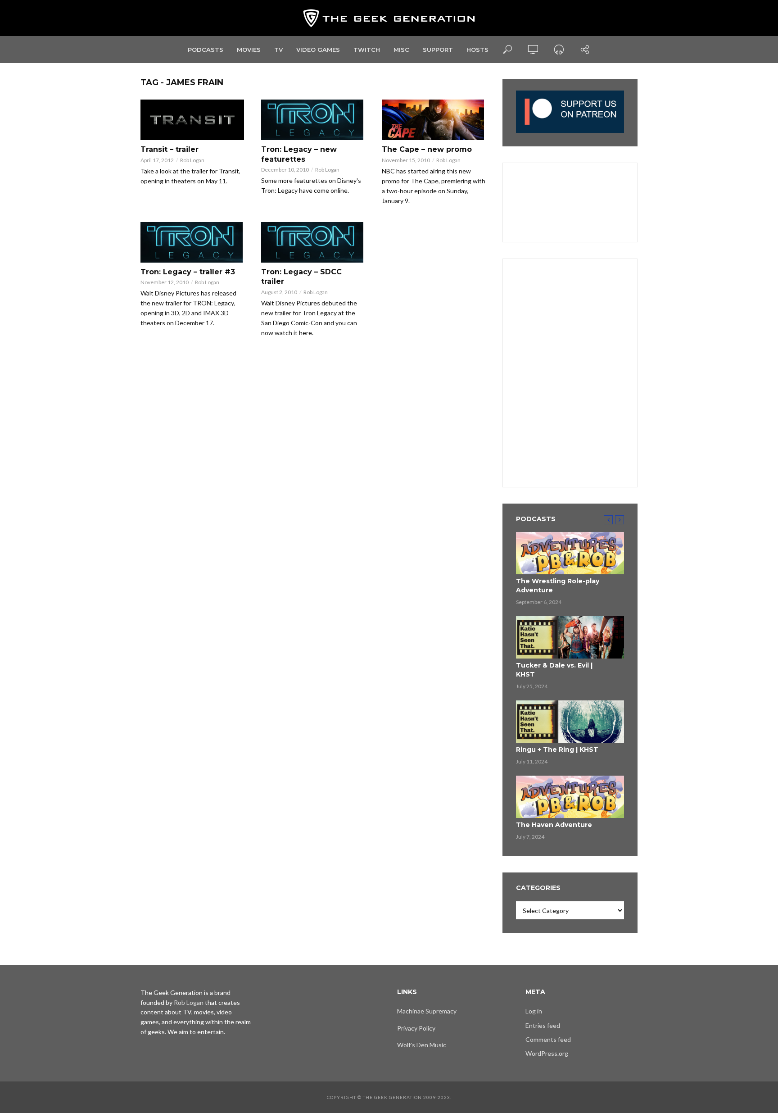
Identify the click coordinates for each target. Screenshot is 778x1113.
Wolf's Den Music (421, 1045)
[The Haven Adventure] (570, 797)
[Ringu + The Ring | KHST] (570, 721)
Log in (533, 1011)
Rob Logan (192, 160)
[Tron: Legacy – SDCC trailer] (313, 242)
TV (278, 49)
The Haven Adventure (554, 825)
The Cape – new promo (427, 149)
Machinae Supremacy (427, 1011)
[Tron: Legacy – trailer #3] (192, 242)
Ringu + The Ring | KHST (557, 749)
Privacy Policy (416, 1028)
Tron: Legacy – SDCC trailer (301, 277)
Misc (401, 49)
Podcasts (205, 49)
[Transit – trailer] (192, 120)
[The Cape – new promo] (434, 120)
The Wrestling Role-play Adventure (557, 585)
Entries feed (542, 1025)
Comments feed (548, 1039)
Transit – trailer (169, 149)
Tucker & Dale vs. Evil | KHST (554, 669)
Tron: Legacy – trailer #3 (187, 272)
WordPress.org (546, 1053)
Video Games (318, 49)
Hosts (477, 49)
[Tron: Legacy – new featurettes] (313, 120)
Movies (249, 49)
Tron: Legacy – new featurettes (299, 154)
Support (438, 49)
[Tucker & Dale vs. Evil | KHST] (570, 637)
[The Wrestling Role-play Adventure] (570, 553)
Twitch (366, 49)
